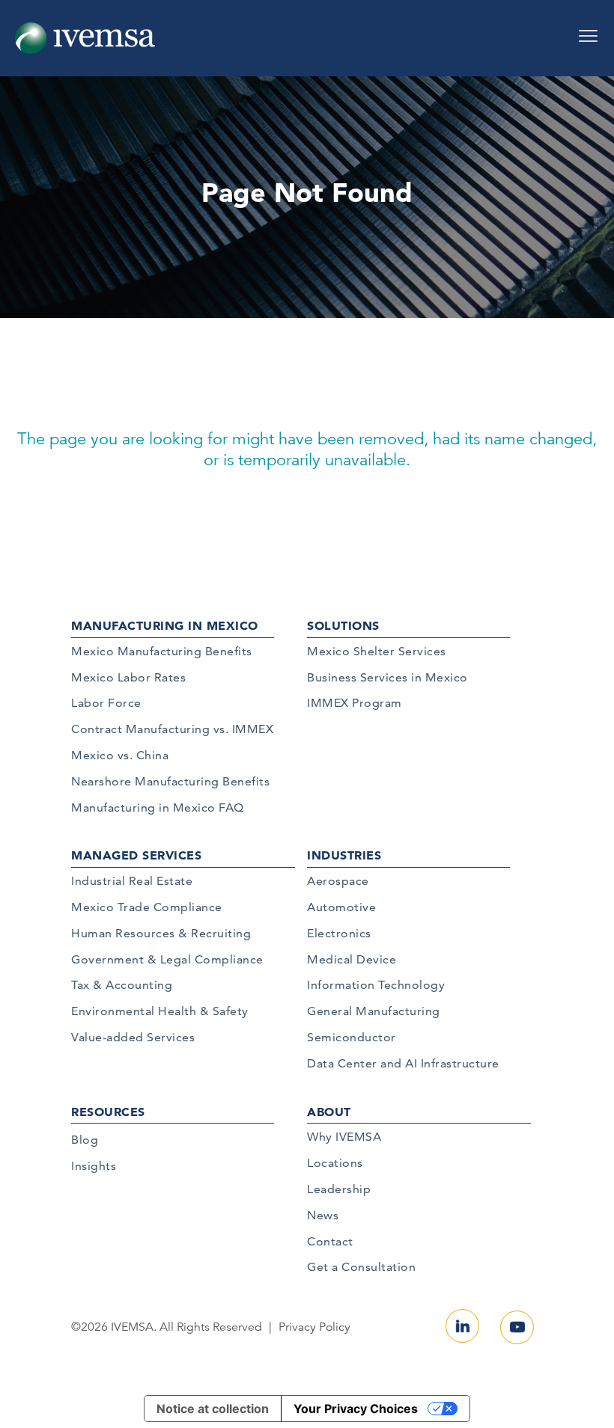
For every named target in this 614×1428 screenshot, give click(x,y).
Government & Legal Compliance (167, 959)
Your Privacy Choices (356, 1408)
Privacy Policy (314, 1327)
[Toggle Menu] (588, 30)
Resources (108, 1111)
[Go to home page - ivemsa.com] (85, 37)
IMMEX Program (354, 703)
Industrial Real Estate (131, 881)
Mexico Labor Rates (128, 677)
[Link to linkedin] (462, 1326)
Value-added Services (133, 1037)
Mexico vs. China (119, 755)
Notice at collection (212, 1408)
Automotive (341, 907)
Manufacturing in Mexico (164, 625)
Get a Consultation (361, 1267)
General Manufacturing (373, 1011)
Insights (93, 1166)
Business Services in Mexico (387, 677)
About (329, 1111)
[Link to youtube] (517, 1327)
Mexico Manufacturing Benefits (161, 651)
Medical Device (351, 959)
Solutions (343, 625)
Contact (330, 1241)
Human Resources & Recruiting (161, 933)
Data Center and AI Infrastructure (403, 1063)
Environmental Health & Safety (160, 1011)
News (322, 1215)
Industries (344, 855)
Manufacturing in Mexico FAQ (157, 807)
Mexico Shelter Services (376, 651)
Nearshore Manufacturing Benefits (170, 781)
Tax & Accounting (121, 985)
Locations (335, 1163)
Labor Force (106, 703)
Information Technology (376, 985)
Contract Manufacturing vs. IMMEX (172, 729)
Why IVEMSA (344, 1137)
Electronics (339, 933)
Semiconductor (351, 1037)
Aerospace (338, 881)
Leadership (339, 1189)
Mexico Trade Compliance (146, 907)
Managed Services (136, 855)
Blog (84, 1140)
